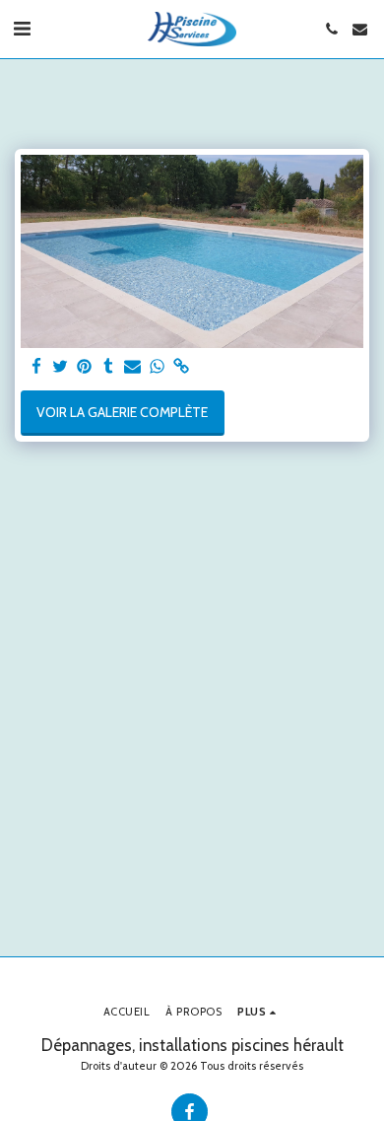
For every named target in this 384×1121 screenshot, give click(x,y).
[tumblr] (109, 367)
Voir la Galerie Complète (122, 412)
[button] (21, 28)
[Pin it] (85, 367)
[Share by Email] (133, 367)
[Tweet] (61, 367)
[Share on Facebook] (36, 367)
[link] (181, 367)
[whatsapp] (157, 367)
